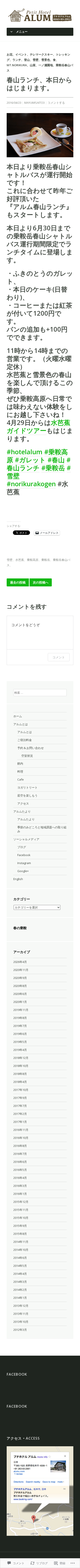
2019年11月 (20, 1010)
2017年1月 (20, 1122)
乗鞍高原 (32, 560)
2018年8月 (20, 1074)
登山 (27, 60)
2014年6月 (20, 1258)
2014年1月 (20, 1298)
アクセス (23, 803)
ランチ (16, 60)
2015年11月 (20, 1210)
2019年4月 (20, 1050)
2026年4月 (20, 962)
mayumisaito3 (34, 103)
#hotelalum (24, 451)
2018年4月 (20, 1082)
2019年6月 (20, 1034)
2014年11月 (20, 1242)
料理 (20, 771)
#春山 (56, 459)
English (18, 879)
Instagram (24, 863)
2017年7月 (20, 1106)
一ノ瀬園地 (45, 65)
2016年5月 (20, 1170)
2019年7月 (20, 1026)
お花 (9, 54)
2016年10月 (20, 1138)
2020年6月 (20, 994)
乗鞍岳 (45, 560)
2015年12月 (20, 1202)
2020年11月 (20, 970)
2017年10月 (20, 1090)
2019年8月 (20, 1018)
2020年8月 (20, 986)
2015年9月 (20, 1226)
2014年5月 (20, 1266)
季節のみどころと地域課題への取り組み (41, 829)
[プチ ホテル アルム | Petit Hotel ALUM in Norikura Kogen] (40, 14)
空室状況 (27, 756)
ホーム (17, 716)
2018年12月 (20, 1058)
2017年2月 (20, 1114)
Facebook (23, 855)
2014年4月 (20, 1274)
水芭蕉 (19, 560)
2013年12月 (20, 1306)
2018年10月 (20, 1066)
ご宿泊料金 (24, 740)
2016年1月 (20, 1194)
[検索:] (40, 692)
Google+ (23, 871)
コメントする (56, 103)
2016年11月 (20, 1130)
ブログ (21, 847)
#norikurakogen (31, 483)
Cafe (20, 779)
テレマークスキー (41, 54)
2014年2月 (20, 1290)
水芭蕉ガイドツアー (38, 426)
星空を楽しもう (27, 795)
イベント (21, 54)
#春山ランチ (39, 463)
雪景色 (45, 60)
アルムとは (20, 724)
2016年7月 (20, 1154)
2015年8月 (20, 1234)
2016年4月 (20, 1178)
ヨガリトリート (27, 787)
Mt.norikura (17, 65)
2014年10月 (20, 1250)
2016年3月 (20, 1186)
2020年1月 (20, 1002)
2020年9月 (20, 978)
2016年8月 (20, 1146)
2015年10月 (20, 1218)
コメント (58, 657)
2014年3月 (20, 1282)
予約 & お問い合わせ (30, 748)
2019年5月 (20, 1042)
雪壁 (35, 60)
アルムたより (22, 811)
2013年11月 (20, 1314)
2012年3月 (20, 1330)
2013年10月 (20, 1322)
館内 (20, 763)
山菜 (33, 65)
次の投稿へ (40, 582)
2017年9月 (20, 1098)
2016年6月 (20, 1162)
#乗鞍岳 (53, 467)
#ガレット (30, 459)
